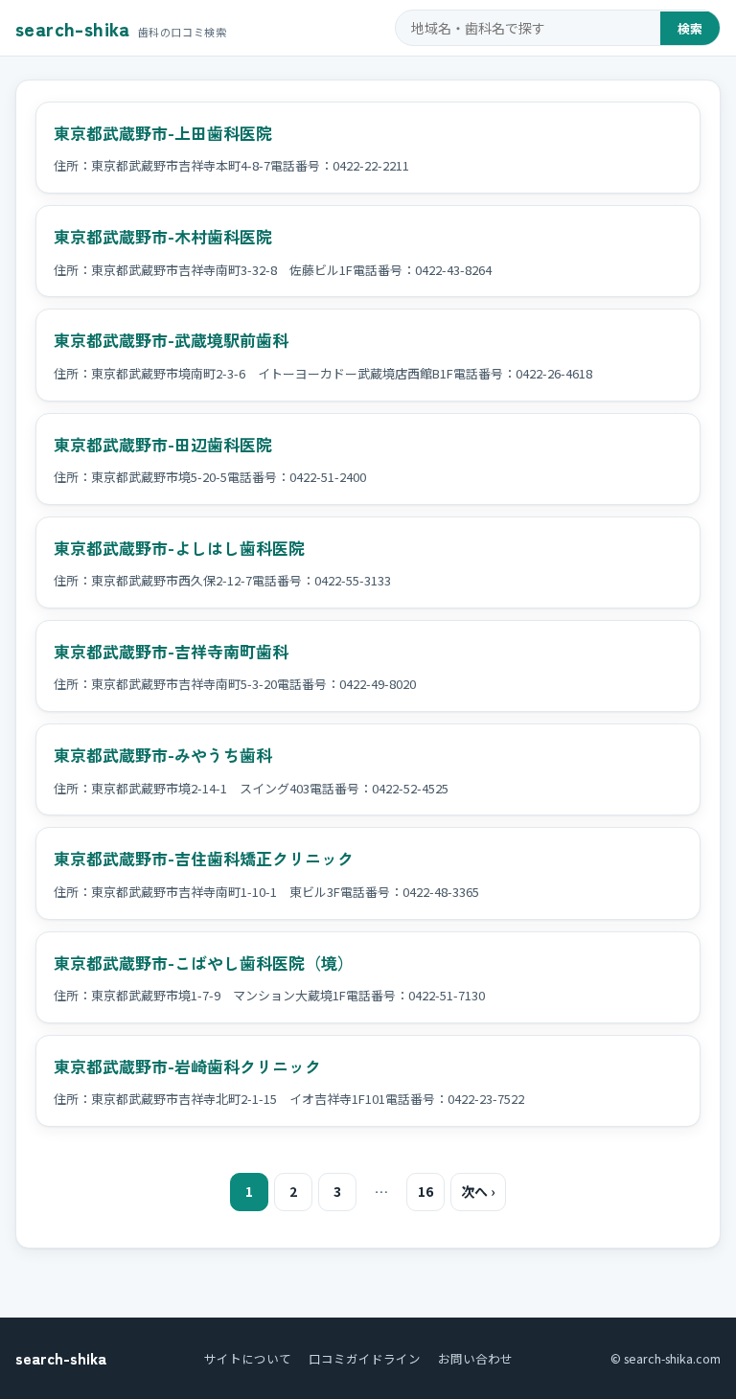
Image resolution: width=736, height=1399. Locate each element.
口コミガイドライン (365, 1358)
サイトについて (247, 1358)
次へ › (478, 1191)
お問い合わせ (475, 1358)
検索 (690, 28)
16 (425, 1191)
